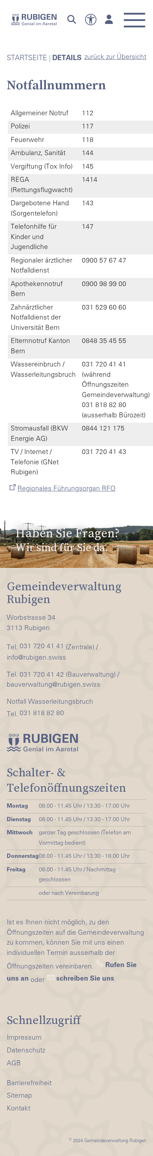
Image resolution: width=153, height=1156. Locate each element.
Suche (70, 20)
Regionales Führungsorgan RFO (66, 489)
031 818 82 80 (42, 713)
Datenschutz (26, 1050)
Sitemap (19, 1096)
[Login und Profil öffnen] (109, 19)
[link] (76, 540)
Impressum (24, 1038)
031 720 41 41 (42, 646)
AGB (14, 1063)
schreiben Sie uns (85, 979)
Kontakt (18, 1108)
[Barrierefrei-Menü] (90, 19)
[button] (134, 16)
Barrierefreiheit (29, 1083)
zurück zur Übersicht (115, 57)
